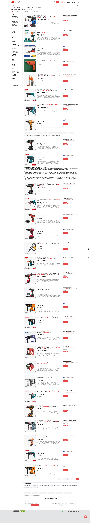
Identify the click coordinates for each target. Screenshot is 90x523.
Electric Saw (41, 485)
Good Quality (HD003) (44, 332)
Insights (70, 515)
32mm (13, 61)
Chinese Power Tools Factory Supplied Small (48, 60)
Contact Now (65, 20)
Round (14, 75)
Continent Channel (50, 515)
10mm (14, 55)
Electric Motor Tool (71, 133)
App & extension (67, 5)
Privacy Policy (49, 518)
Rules (78, 5)
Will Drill (45, 133)
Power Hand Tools (37, 135)
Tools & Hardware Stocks (73, 485)
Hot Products (21, 515)
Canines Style (15, 52)
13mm (14, 56)
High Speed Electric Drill (27, 495)
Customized (15, 84)
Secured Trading (35, 11)
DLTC (13, 42)
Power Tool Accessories (27, 485)
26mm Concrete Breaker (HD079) (46, 258)
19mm (13, 65)
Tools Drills (26, 135)
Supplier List (19, 11)
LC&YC (13, 38)
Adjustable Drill (15, 72)
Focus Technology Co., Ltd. (45, 519)
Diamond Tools (36, 487)
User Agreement (41, 518)
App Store (17, 511)
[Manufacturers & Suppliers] (16, 2)
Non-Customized (15, 85)
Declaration (45, 518)
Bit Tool (49, 135)
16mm (13, 60)
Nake (13, 36)
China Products (26, 515)
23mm (13, 63)
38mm (13, 64)
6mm (13, 59)
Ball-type (14, 51)
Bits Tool (53, 135)
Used (13, 81)
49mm (14, 58)
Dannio (13, 33)
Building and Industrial (16, 45)
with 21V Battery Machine (45, 436)
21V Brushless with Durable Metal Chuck (47, 406)
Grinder (52, 485)
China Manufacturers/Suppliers (32, 515)
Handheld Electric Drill (15, 17)
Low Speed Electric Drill (36, 495)
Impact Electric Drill (15, 18)
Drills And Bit (58, 135)
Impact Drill (15, 71)
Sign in (78, 2)
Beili (13, 31)
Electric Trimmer (56, 485)
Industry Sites (56, 515)
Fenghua (14, 32)
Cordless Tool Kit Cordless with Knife (47, 120)
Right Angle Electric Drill (15, 20)
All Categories (15, 5)
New (14, 79)
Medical (14, 48)
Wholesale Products (39, 515)
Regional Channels (61, 515)
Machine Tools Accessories (28, 487)
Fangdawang (14, 35)
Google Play (22, 511)
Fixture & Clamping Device (64, 485)
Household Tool (50, 133)
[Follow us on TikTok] (70, 511)
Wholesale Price (45, 515)
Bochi (13, 40)
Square (14, 76)
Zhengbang (14, 37)
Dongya (13, 41)
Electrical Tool (65, 133)
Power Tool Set (33, 133)
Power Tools (14, 26)
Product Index (66, 515)
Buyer (57, 5)
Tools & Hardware (14, 25)
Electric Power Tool (40, 133)
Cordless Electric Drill (15, 22)
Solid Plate (31, 135)
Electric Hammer (27, 133)
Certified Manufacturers (27, 11)
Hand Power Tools (44, 135)
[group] (30, 21)
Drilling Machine (35, 485)
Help (61, 5)
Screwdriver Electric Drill (15, 21)
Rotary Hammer (46, 485)
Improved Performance (57, 133)
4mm (13, 68)
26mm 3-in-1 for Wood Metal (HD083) (47, 90)
